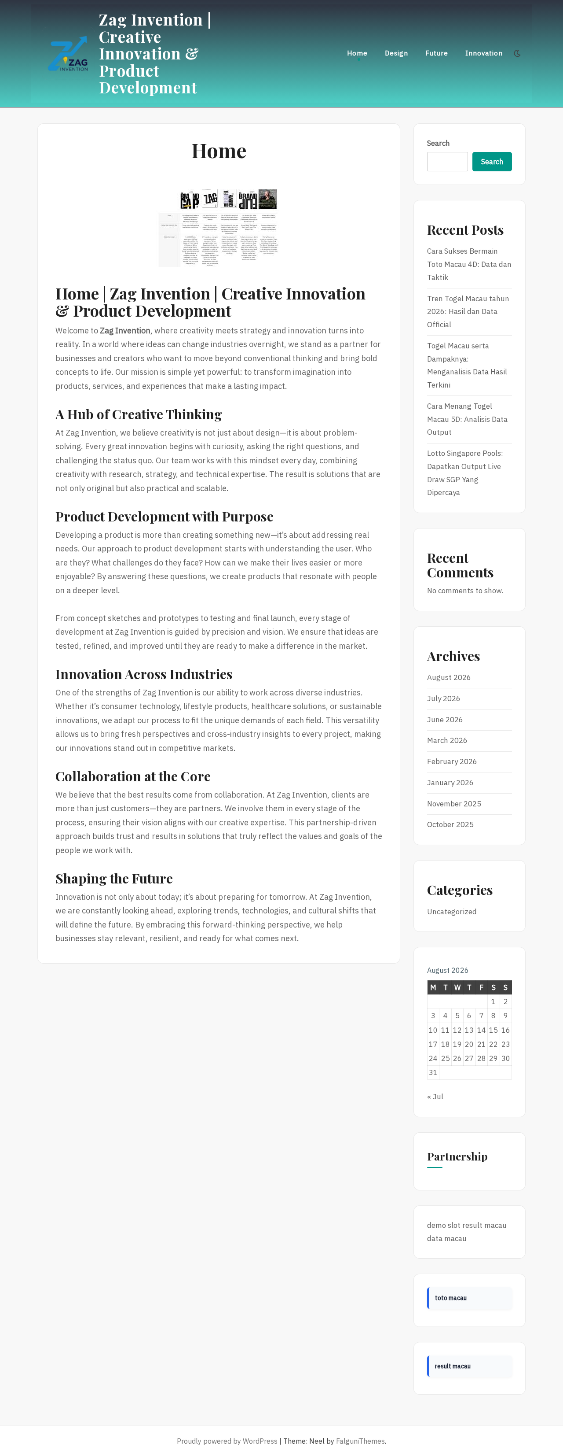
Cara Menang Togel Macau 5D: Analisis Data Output (467, 419)
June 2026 (445, 719)
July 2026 (444, 698)
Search (438, 143)
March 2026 (447, 740)
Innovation (484, 53)
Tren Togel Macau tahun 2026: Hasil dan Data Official (468, 312)
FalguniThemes (360, 1441)
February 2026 (452, 761)
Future (436, 53)
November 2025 (454, 804)
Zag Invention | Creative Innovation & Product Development (155, 53)
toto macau (451, 1298)
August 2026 (449, 677)
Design (396, 53)
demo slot (444, 1225)
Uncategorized (452, 911)
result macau (484, 1225)
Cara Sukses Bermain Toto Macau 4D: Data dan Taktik (469, 264)
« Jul (435, 1096)
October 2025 (450, 824)
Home (357, 53)
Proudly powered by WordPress (227, 1441)
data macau (447, 1238)
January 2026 (450, 782)
